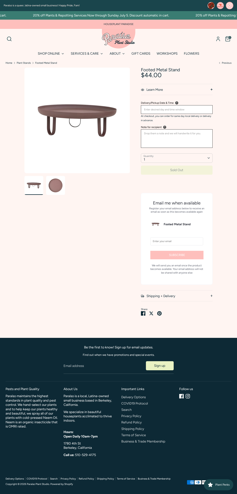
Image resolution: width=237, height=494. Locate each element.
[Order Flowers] (211, 5)
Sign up (159, 366)
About (115, 53)
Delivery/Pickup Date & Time (157, 102)
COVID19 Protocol (134, 403)
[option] (77, 122)
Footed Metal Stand (46, 62)
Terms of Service (133, 435)
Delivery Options (133, 397)
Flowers (191, 53)
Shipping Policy (132, 429)
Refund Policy (131, 422)
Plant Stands (24, 62)
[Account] (218, 39)
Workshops (167, 53)
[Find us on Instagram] (229, 5)
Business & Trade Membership (143, 441)
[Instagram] (188, 396)
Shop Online (49, 53)
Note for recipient (151, 127)
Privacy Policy (131, 416)
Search (126, 410)
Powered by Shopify (61, 484)
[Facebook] (181, 396)
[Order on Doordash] (220, 5)
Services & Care (85, 53)
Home (9, 62)
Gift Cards (140, 53)
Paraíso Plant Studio (38, 484)
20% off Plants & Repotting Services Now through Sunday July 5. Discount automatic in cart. (97, 15)
